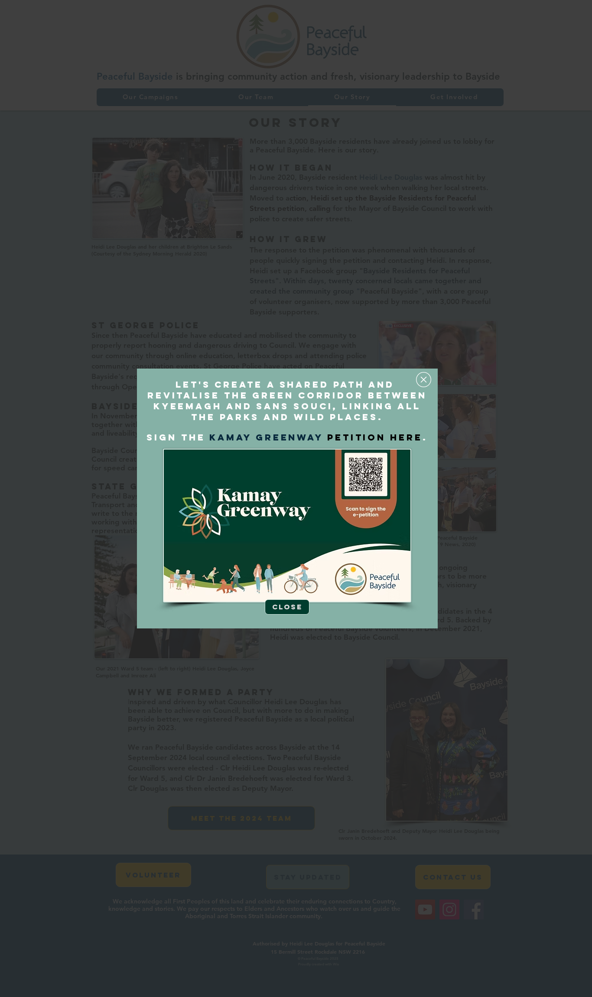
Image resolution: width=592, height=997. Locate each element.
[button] (423, 379)
